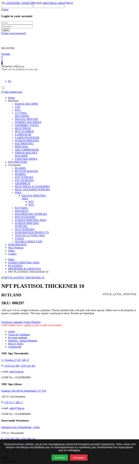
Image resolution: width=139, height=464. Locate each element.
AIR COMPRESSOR (27, 149)
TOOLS (19, 238)
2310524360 (13, 2)
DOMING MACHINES (28, 122)
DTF (31, 201)
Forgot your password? (13, 33)
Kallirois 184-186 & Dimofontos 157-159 (23, 390)
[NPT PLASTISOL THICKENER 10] (22, 277)
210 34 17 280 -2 (13, 402)
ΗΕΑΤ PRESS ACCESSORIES (32, 186)
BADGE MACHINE (26, 103)
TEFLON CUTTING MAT (30, 235)
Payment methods (17, 337)
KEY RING (21, 207)
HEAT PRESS (23, 128)
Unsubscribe (15, 346)
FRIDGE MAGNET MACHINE (26, 154)
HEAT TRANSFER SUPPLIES (32, 189)
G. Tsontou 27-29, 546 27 (15, 360)
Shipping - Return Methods (22, 340)
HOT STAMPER (24, 131)
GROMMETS (23, 183)
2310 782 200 (11, 438)
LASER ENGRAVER (27, 137)
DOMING (20, 174)
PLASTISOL (15, 265)
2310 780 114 (28, 438)
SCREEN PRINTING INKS (30, 220)
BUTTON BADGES (26, 171)
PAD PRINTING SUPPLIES (31, 214)
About (11, 331)
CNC (18, 106)
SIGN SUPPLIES (24, 229)
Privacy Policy (16, 343)
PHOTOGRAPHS (25, 217)
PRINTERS (21, 146)
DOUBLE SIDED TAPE (29, 241)
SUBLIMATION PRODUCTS (32, 232)
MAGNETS (21, 210)
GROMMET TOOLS (27, 125)
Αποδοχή (60, 457)
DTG (18, 109)
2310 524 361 (28, 365)
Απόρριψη (78, 457)
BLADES (20, 168)
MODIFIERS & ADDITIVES (24, 268)
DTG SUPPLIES (24, 180)
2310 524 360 (11, 365)
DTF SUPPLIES (24, 177)
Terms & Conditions (19, 334)
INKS (18, 192)
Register (5, 54)
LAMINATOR (23, 134)
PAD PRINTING (24, 143)
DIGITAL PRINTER (26, 119)
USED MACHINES (26, 158)
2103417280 (28, 2)
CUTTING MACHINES (22, 114)
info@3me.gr (50, 2)
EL (10, 81)
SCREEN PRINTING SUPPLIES (27, 225)
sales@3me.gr (65, 2)
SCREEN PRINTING (27, 140)
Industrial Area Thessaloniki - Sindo (20, 427)
